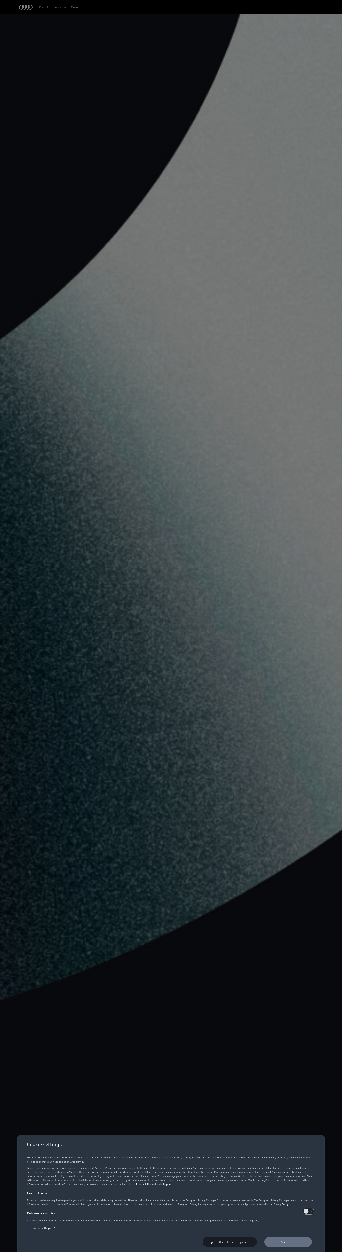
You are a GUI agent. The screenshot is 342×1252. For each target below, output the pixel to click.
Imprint (167, 1184)
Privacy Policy (143, 1184)
